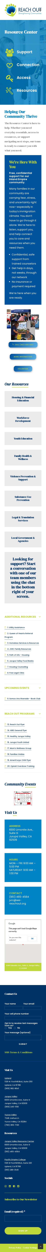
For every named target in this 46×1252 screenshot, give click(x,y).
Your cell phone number (17, 1013)
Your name (10, 1003)
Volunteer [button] (23, 369)
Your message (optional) (18, 1032)
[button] (40, 10)
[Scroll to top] (40, 1246)
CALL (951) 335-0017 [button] (24, 345)
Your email (28, 1003)
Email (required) (15, 1211)
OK (32, 939)
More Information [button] (23, 357)
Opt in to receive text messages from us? (21, 1024)
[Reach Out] (23, 9)
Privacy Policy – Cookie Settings (23, 1247)
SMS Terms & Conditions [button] (18, 1052)
